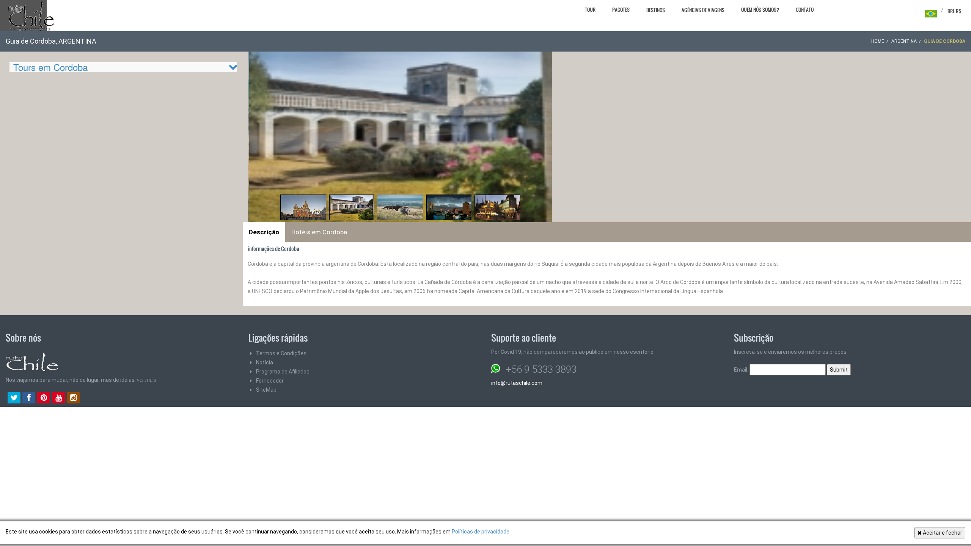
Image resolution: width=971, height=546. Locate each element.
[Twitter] (14, 398)
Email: (741, 370)
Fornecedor (270, 381)
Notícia (264, 362)
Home (877, 41)
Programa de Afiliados (283, 372)
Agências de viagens (703, 10)
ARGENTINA (904, 41)
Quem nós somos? (760, 9)
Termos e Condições (281, 353)
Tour (590, 9)
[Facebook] (28, 398)
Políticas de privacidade (480, 532)
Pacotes (621, 9)
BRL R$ (954, 11)
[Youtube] (58, 398)
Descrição (264, 232)
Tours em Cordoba (50, 67)
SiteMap (266, 390)
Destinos (655, 10)
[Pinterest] (43, 398)
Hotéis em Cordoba (319, 232)
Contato (805, 9)
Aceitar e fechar (942, 533)
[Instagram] (73, 398)
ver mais (146, 380)
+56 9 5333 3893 (541, 369)
